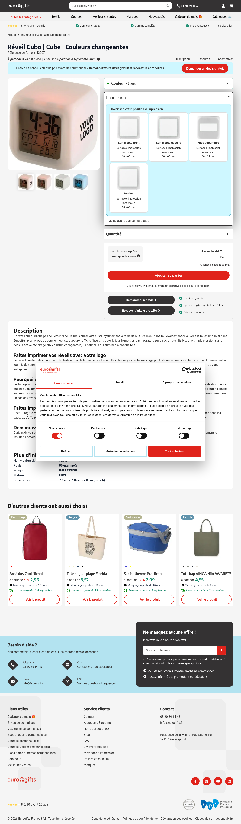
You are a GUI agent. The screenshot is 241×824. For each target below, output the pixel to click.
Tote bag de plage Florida (87, 573)
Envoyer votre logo (96, 747)
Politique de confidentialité (140, 818)
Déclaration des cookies (176, 818)
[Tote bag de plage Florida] (91, 538)
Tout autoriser (174, 451)
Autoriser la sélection (120, 451)
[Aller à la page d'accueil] (19, 6)
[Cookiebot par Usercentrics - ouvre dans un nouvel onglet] (184, 370)
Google (184, 663)
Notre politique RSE (96, 729)
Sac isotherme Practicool (143, 573)
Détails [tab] (120, 382)
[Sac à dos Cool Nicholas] (34, 538)
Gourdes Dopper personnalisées (29, 747)
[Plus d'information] (98, 59)
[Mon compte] (223, 6)
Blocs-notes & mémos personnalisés (32, 753)
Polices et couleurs (96, 759)
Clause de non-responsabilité (214, 818)
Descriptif (204, 59)
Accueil (12, 34)
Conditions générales (105, 818)
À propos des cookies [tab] (176, 382)
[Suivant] (96, 126)
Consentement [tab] (64, 383)
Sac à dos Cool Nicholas (27, 573)
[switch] (99, 436)
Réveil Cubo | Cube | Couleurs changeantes (45, 34)
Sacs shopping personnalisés (27, 735)
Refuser (66, 451)
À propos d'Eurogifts (97, 723)
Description (182, 59)
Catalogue (14, 759)
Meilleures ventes (19, 765)
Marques (89, 765)
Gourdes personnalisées (23, 741)
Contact (89, 716)
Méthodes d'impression (99, 753)
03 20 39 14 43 (190, 6)
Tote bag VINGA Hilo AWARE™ (206, 573)
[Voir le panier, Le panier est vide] (231, 6)
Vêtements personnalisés (24, 729)
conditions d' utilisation (163, 663)
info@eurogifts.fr (171, 723)
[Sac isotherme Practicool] (149, 538)
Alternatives (225, 59)
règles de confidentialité (211, 659)
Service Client (225, 25)
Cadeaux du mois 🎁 (21, 716)
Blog (87, 735)
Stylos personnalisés (21, 723)
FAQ (86, 741)
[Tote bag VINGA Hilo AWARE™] (206, 538)
